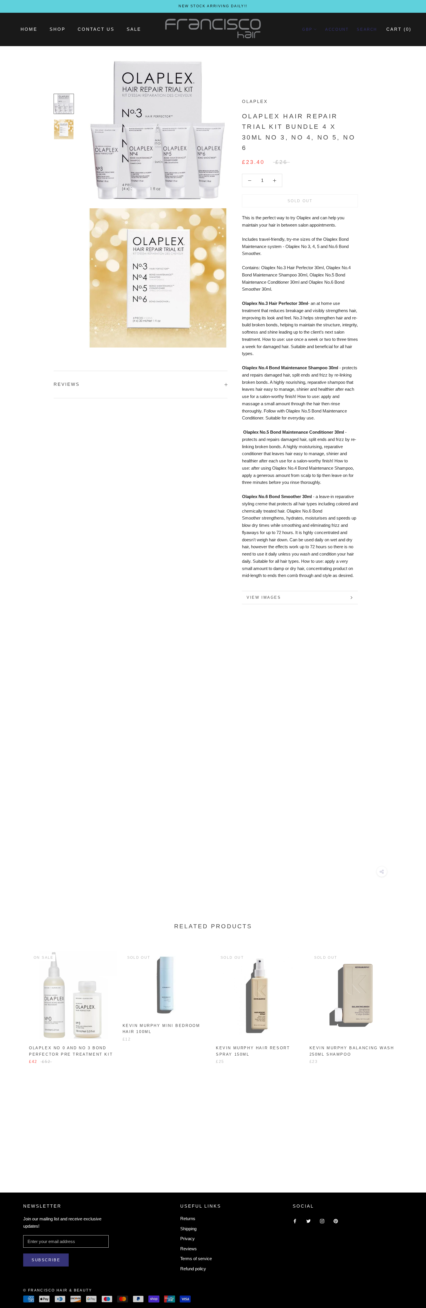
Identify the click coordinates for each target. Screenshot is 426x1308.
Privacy (187, 1238)
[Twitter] (308, 1220)
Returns (187, 1218)
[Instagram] (322, 1220)
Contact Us (96, 29)
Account (337, 29)
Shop (57, 29)
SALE (134, 29)
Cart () (399, 29)
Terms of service (196, 1258)
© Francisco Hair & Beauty (57, 1290)
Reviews (188, 1248)
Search (367, 29)
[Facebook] (295, 1220)
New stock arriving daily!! (213, 6)
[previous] (18, 1001)
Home (29, 29)
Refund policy (193, 1268)
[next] (407, 1001)
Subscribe (46, 1260)
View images (264, 597)
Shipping (188, 1228)
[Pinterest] (336, 1220)
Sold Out (300, 201)
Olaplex (255, 101)
